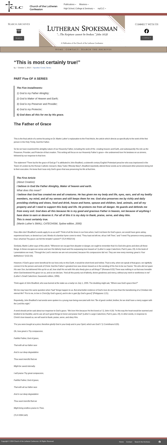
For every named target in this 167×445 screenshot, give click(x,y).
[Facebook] (146, 32)
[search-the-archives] (18, 32)
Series (48, 68)
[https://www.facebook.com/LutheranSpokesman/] (160, 442)
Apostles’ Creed (39, 68)
